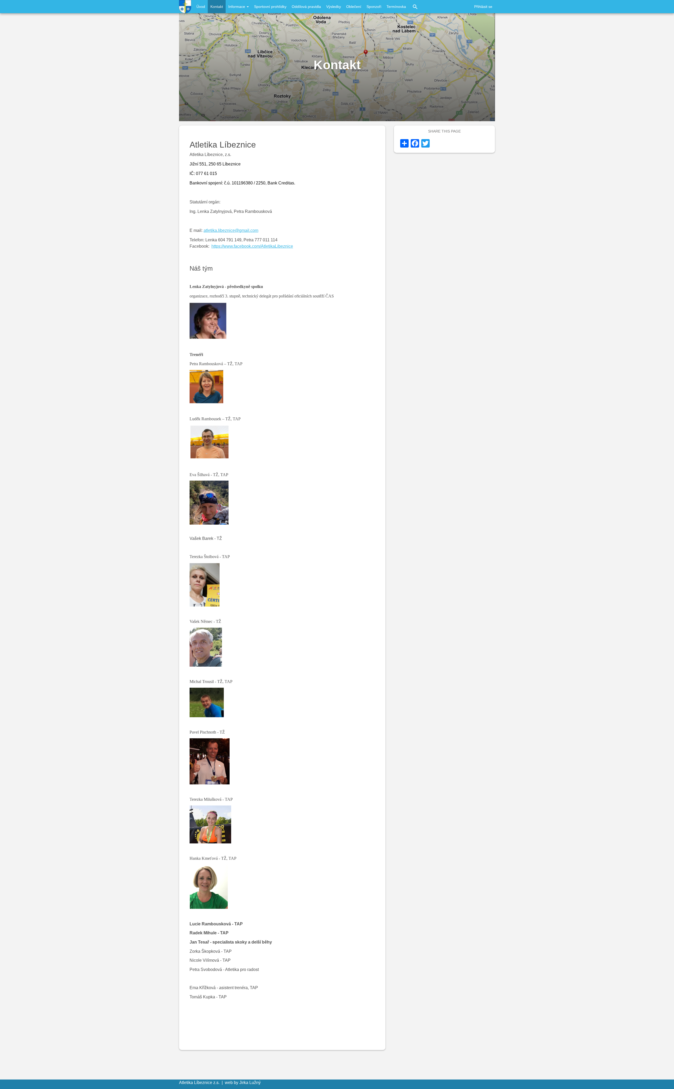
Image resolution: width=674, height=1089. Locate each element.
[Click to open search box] (415, 6)
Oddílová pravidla (306, 6)
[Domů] (185, 6)
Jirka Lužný (250, 1082)
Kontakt (216, 6)
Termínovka (396, 6)
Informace (237, 6)
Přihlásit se (483, 6)
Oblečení (353, 6)
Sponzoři (373, 6)
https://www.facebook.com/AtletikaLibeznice (252, 246)
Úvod (200, 6)
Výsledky (333, 6)
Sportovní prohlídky (270, 6)
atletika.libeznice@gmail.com (231, 230)
